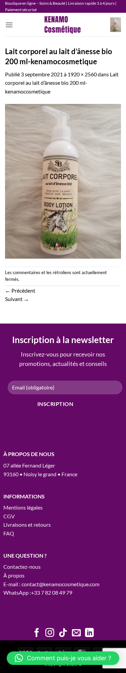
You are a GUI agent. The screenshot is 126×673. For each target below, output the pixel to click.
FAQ (8, 533)
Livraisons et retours (27, 524)
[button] (9, 24)
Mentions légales (23, 507)
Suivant (17, 299)
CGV (9, 516)
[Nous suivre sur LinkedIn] (89, 633)
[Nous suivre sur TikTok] (62, 633)
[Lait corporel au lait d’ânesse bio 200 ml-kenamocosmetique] (63, 180)
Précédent (20, 290)
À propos (14, 575)
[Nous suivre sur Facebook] (36, 633)
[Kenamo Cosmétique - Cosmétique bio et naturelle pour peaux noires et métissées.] (63, 24)
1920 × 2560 (82, 74)
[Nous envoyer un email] (76, 633)
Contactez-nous (22, 566)
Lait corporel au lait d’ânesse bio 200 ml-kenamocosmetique (62, 83)
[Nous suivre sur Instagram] (49, 633)
